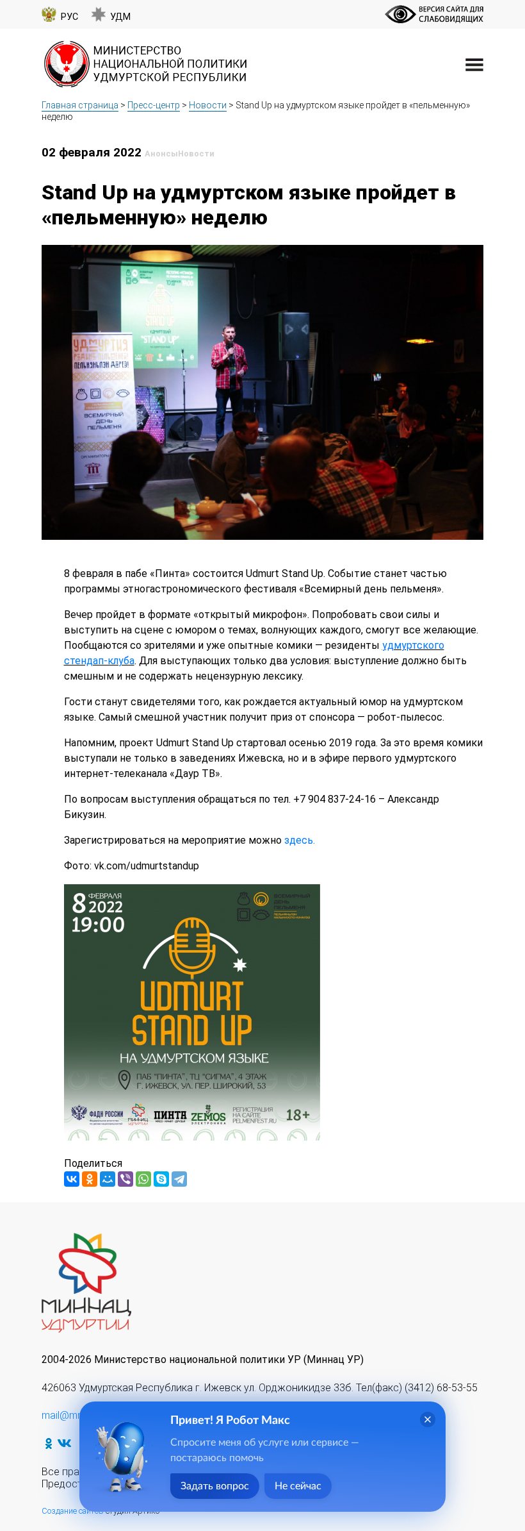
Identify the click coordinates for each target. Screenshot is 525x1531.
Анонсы (161, 153)
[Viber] (125, 1179)
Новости (208, 105)
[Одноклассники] (89, 1179)
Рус (69, 17)
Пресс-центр (153, 105)
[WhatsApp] (143, 1179)
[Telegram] (179, 1179)
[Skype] (161, 1179)
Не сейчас (298, 1486)
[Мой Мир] (107, 1179)
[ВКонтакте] (71, 1179)
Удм (120, 17)
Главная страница (80, 105)
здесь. (298, 840)
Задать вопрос (215, 1486)
